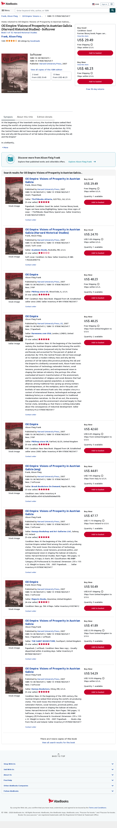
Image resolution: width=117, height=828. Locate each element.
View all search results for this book (58, 742)
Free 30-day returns (95, 89)
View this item (82, 36)
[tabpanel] (37, 135)
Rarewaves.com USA (41, 333)
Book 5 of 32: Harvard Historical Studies (19, 32)
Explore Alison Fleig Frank (80, 161)
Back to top (58, 756)
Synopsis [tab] (8, 116)
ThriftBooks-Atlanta (42, 199)
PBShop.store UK (40, 441)
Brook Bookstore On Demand (46, 486)
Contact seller (30, 220)
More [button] (6, 147)
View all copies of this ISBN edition (46, 69)
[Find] (112, 10)
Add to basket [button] (95, 53)
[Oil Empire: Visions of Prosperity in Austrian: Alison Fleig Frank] (14, 535)
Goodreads (35, 41)
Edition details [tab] (44, 116)
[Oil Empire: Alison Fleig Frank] (14, 299)
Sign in (104, 4)
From (39, 75)
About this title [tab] (25, 116)
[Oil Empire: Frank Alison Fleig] (14, 606)
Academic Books (39, 250)
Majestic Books (39, 599)
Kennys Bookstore (41, 689)
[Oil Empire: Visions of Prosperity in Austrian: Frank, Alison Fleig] (14, 203)
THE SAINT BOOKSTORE (43, 641)
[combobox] (62, 10)
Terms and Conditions (97, 808)
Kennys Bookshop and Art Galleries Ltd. (51, 531)
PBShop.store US (40, 291)
